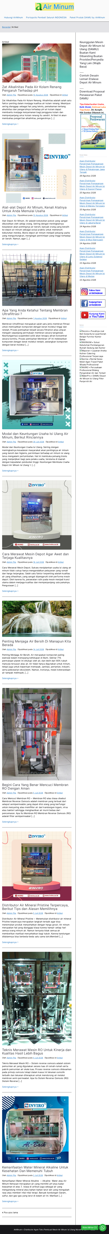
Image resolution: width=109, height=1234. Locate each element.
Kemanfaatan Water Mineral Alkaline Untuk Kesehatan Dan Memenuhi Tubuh (35, 1169)
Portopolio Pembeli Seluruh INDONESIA (46, 17)
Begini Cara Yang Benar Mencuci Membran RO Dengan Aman (35, 786)
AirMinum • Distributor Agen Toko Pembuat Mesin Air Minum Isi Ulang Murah (47, 1229)
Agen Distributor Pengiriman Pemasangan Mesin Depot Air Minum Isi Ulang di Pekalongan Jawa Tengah (92, 166)
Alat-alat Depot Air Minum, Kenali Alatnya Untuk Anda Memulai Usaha (34, 209)
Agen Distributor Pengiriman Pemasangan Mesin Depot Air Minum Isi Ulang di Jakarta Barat (92, 218)
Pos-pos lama (11, 1212)
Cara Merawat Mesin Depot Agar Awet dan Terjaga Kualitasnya (35, 556)
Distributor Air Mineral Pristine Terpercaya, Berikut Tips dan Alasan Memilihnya (35, 907)
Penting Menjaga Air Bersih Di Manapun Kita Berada (36, 643)
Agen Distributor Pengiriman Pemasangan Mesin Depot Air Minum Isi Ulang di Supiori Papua (92, 184)
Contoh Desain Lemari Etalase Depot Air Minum (90, 79)
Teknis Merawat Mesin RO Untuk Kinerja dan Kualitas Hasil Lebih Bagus (36, 1051)
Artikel (65, 95)
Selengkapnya (9, 124)
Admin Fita (11, 95)
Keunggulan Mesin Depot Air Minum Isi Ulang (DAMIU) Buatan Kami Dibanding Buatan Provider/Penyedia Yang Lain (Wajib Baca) (92, 54)
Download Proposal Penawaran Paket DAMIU (92, 95)
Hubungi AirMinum (13, 17)
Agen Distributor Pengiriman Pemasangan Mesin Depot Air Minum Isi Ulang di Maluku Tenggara (92, 201)
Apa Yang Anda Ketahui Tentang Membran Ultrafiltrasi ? (35, 312)
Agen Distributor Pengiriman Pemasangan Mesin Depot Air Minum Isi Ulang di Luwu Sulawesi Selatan (92, 254)
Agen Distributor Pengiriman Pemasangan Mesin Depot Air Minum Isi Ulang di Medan (92, 272)
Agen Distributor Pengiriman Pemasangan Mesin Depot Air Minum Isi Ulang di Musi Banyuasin (92, 235)
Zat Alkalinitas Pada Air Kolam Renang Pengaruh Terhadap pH (31, 88)
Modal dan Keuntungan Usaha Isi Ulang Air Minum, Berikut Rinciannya (35, 435)
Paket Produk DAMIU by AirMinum (87, 17)
